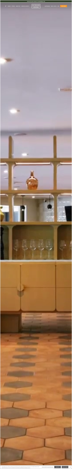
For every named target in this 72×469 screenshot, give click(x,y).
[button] (5, 6)
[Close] (70, 467)
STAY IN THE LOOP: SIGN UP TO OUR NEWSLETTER (36, 1)
